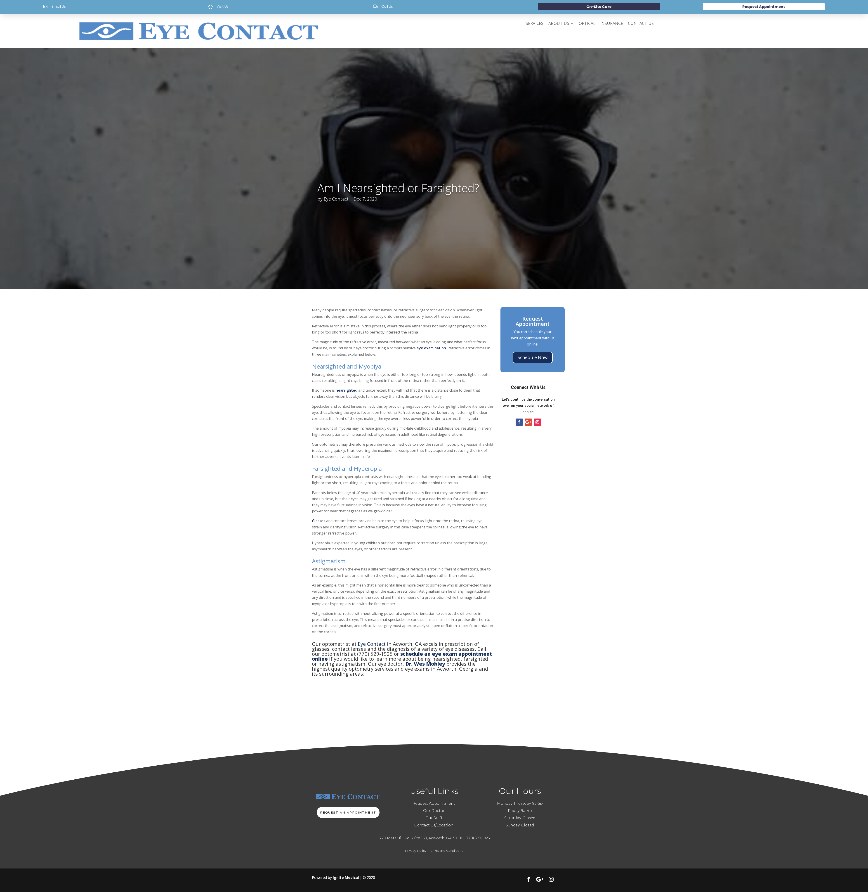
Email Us (59, 6)
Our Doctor (434, 811)
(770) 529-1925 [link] (477, 838)
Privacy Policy (415, 851)
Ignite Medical (346, 877)
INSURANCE (611, 24)
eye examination (431, 347)
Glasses (318, 520)
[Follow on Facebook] (519, 422)
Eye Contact (336, 199)
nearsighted (346, 390)
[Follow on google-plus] (528, 422)
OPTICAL (587, 24)
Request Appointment (763, 6)
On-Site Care (598, 6)
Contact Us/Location (433, 825)
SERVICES (534, 24)
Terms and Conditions (446, 851)
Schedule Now (533, 357)
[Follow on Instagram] (537, 422)
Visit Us (223, 6)
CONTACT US (641, 24)
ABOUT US (558, 24)
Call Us (387, 6)
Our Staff (433, 818)
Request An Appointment (348, 812)
